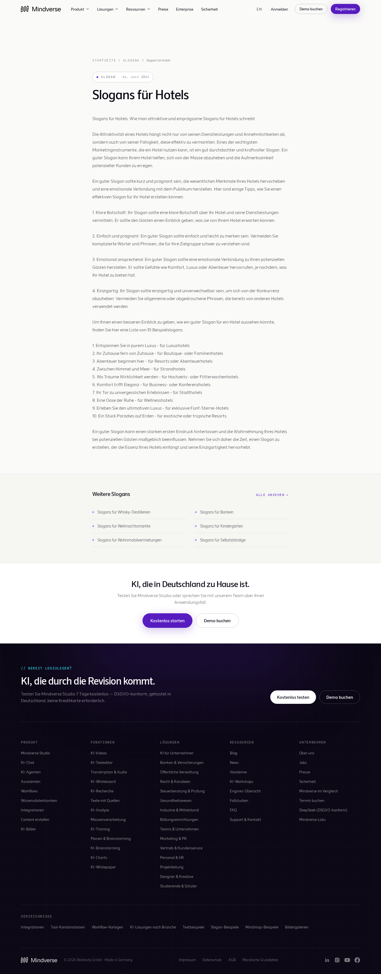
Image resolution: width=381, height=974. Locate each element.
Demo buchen (311, 8)
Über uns (306, 752)
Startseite (104, 60)
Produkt (77, 9)
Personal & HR (172, 857)
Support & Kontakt (245, 819)
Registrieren (345, 8)
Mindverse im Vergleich (318, 790)
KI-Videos (99, 752)
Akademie (238, 771)
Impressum (187, 960)
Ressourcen (135, 9)
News (234, 762)
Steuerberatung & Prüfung (182, 790)
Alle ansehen (272, 495)
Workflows (29, 790)
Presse (304, 771)
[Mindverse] (41, 9)
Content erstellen (35, 819)
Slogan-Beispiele (225, 927)
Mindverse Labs (312, 819)
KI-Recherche (102, 790)
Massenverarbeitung (108, 819)
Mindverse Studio (35, 752)
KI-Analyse (100, 809)
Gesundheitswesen (176, 800)
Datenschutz (212, 960)
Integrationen (32, 809)
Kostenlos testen (293, 697)
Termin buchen (311, 800)
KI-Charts (99, 857)
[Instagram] (337, 960)
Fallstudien (239, 800)
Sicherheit (209, 9)
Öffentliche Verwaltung (179, 771)
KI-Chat (27, 762)
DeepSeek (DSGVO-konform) (323, 809)
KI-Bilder (28, 828)
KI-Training (100, 828)
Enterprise (184, 9)
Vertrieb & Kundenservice (181, 847)
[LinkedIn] (327, 960)
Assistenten (30, 781)
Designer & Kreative (176, 876)
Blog (233, 752)
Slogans (131, 60)
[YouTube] (347, 960)
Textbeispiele (193, 927)
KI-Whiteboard (103, 781)
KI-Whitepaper (103, 866)
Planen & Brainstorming (111, 838)
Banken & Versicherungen (182, 762)
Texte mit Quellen (105, 800)
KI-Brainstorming (105, 847)
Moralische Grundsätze (260, 960)
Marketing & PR (173, 838)
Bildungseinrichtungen (179, 819)
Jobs (303, 762)
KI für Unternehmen (177, 752)
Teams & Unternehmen (179, 828)
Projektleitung (172, 866)
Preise (163, 9)
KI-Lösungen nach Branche (153, 927)
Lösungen (105, 9)
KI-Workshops (241, 781)
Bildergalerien (296, 927)
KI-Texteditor (102, 762)
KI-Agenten (31, 771)
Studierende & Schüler (178, 885)
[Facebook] (357, 960)
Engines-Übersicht (245, 790)
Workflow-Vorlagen (107, 927)
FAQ (233, 809)
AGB (232, 960)
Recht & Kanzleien (175, 781)
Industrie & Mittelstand (179, 809)
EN (259, 9)
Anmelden (279, 9)
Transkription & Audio (109, 771)
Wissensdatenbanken (39, 800)
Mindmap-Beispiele (261, 927)
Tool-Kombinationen (68, 927)
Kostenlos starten (167, 620)
